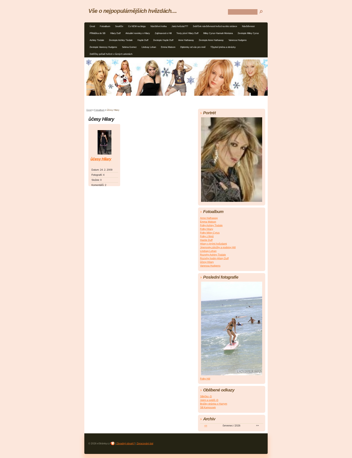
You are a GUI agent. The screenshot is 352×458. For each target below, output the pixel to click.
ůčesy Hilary (100, 159)
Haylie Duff (143, 40)
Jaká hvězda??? (180, 26)
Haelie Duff (206, 240)
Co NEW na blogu (137, 26)
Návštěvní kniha (159, 26)
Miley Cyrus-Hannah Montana (218, 33)
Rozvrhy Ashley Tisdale (213, 254)
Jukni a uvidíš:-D (209, 400)
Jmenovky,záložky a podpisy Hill (218, 247)
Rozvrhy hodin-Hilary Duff (214, 258)
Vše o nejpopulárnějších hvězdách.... (132, 11)
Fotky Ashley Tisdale (211, 225)
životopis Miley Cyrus (248, 33)
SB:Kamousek (208, 407)
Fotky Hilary (206, 229)
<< (205, 425)
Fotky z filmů (207, 236)
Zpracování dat (145, 443)
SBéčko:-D (206, 396)
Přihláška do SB (97, 33)
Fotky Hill (205, 378)
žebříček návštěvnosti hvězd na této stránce (215, 26)
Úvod (92, 26)
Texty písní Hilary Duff (187, 33)
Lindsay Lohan (149, 47)
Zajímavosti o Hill (163, 33)
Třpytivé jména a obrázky (223, 47)
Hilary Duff (115, 33)
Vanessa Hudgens (238, 40)
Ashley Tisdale (97, 40)
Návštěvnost (248, 26)
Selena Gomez (129, 47)
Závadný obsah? (125, 443)
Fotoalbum (105, 26)
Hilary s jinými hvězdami (213, 243)
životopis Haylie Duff (163, 40)
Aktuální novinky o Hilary (137, 33)
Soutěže (119, 26)
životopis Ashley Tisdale (121, 40)
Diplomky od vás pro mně (193, 47)
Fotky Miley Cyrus (210, 232)
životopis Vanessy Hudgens (103, 47)
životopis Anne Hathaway (211, 40)
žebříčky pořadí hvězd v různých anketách (111, 54)
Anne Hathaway (186, 40)
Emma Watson (168, 47)
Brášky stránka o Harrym (213, 403)
